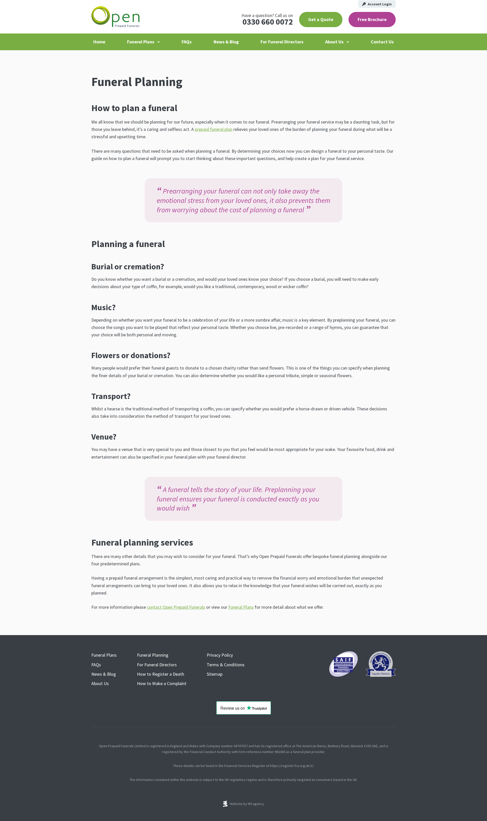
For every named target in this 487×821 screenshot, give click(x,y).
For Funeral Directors (281, 42)
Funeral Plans (140, 42)
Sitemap (214, 674)
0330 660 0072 (267, 22)
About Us (334, 42)
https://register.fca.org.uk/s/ (292, 765)
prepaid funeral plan (213, 129)
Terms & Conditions (226, 665)
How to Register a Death (160, 674)
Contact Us (382, 42)
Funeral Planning (152, 655)
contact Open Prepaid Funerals (176, 607)
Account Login (380, 4)
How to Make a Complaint (161, 683)
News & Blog (226, 42)
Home (99, 42)
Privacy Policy (220, 655)
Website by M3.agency (247, 803)
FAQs (187, 42)
